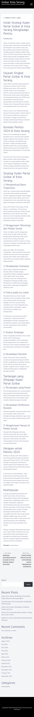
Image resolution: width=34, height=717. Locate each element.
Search (3, 580)
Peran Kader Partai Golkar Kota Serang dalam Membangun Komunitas (25, 560)
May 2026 (4, 651)
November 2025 (6, 670)
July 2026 (4, 644)
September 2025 (6, 676)
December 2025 (6, 666)
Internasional (14, 545)
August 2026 (5, 641)
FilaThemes (17, 709)
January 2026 (5, 663)
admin (19, 18)
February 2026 (6, 660)
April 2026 (4, 654)
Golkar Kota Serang (13, 2)
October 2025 (5, 673)
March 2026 (5, 657)
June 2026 (4, 647)
